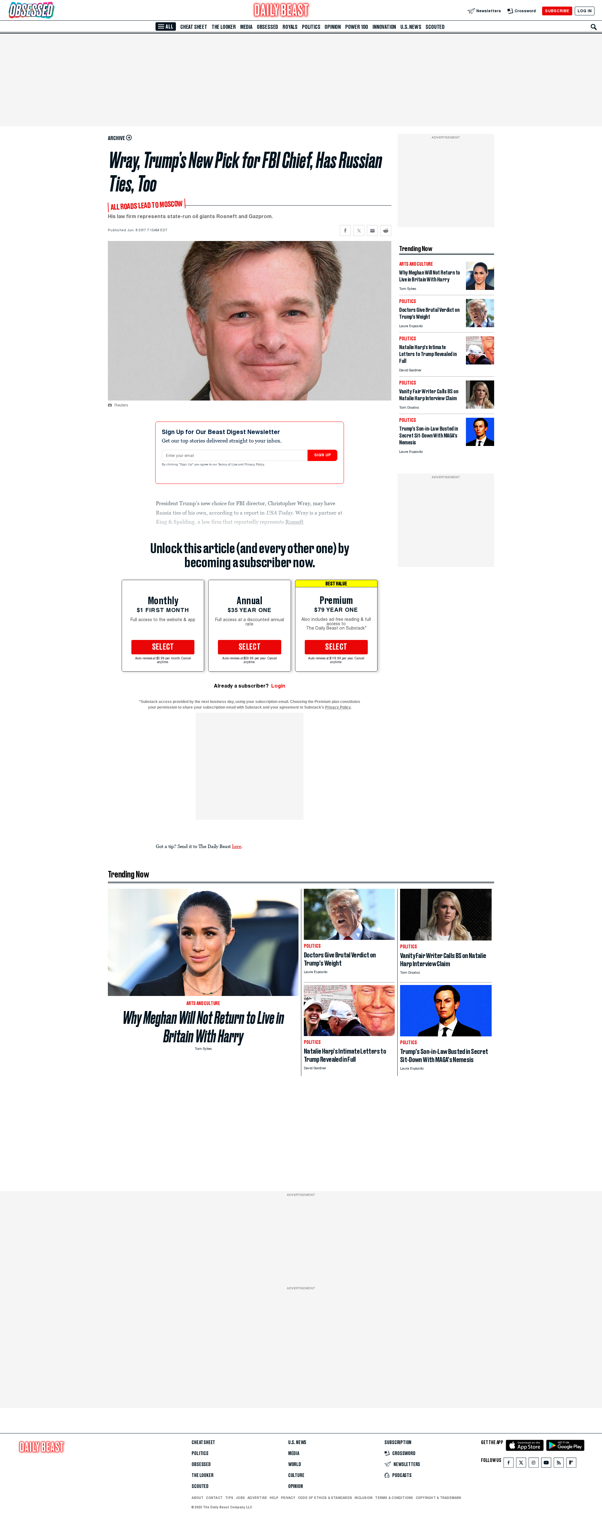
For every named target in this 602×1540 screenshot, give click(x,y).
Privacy (288, 1498)
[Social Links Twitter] (521, 1464)
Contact (214, 1498)
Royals (290, 27)
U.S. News (410, 27)
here (236, 846)
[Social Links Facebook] (509, 1464)
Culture (296, 1475)
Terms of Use (228, 464)
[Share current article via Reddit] (385, 230)
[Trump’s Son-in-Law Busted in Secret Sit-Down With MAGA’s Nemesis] (480, 444)
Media (246, 27)
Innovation (384, 27)
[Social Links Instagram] (534, 1464)
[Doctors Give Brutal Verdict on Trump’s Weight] (480, 325)
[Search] (594, 27)
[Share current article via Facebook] (345, 230)
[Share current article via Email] (372, 230)
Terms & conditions (394, 1498)
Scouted (435, 27)
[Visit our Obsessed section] (51, 10)
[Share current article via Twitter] (358, 230)
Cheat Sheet (193, 27)
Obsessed (267, 27)
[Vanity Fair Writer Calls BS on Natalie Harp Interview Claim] (480, 407)
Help (274, 1498)
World (294, 1464)
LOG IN (585, 10)
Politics (311, 27)
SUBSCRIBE (557, 10)
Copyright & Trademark (439, 1498)
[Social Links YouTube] (546, 1464)
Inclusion (363, 1498)
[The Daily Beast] (281, 10)
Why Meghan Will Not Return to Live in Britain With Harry (203, 1027)
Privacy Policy (255, 464)
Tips (229, 1498)
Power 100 (356, 27)
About (197, 1498)
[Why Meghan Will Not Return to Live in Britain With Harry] (480, 288)
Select (163, 647)
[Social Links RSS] (559, 1464)
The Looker (224, 27)
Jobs (240, 1498)
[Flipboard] (571, 1464)
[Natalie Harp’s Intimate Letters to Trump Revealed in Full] (480, 362)
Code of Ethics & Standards (325, 1498)
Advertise (257, 1498)
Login (278, 686)
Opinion (333, 27)
